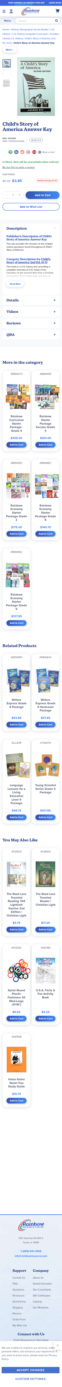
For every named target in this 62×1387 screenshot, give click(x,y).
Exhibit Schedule (42, 1284)
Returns (17, 1313)
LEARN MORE (55, 2)
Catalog (37, 1301)
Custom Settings (30, 1379)
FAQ (15, 1284)
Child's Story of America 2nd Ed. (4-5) (28, 260)
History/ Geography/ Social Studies (30, 29)
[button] (7, 72)
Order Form (19, 1319)
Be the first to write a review (18, 167)
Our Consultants (42, 1290)
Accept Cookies (31, 1370)
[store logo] (30, 11)
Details (12, 300)
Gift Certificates (41, 1295)
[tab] (9, 50)
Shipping (18, 1307)
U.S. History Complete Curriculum (30, 34)
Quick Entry (19, 1301)
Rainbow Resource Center (31, 1225)
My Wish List (20, 1325)
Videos (12, 312)
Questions (18, 1290)
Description (16, 228)
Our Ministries (41, 1307)
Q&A (10, 335)
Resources (18, 1295)
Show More (15, 283)
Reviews (13, 323)
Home (5, 29)
